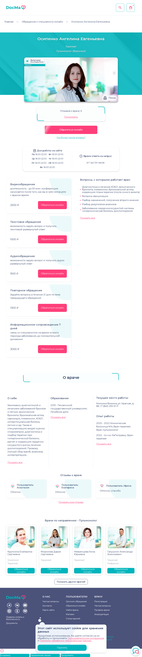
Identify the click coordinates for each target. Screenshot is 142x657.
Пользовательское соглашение (86, 638)
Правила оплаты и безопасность (15, 618)
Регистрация (100, 601)
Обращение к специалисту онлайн (42, 21)
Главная (8, 21)
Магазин (70, 614)
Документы (11, 623)
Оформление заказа (40, 655)
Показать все (87, 218)
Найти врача (72, 610)
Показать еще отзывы (71, 502)
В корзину (5, 655)
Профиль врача (102, 610)
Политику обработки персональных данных (65, 640)
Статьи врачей (73, 618)
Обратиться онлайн (71, 129)
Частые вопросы (50, 601)
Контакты (47, 606)
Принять (62, 647)
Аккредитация (101, 614)
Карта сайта (48, 610)
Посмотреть (71, 117)
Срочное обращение (76, 601)
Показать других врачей (71, 581)
